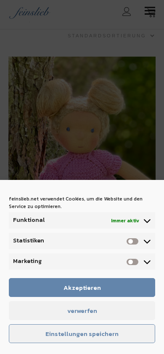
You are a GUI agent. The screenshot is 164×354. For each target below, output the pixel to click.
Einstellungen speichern (82, 333)
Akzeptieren (82, 287)
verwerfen (82, 310)
